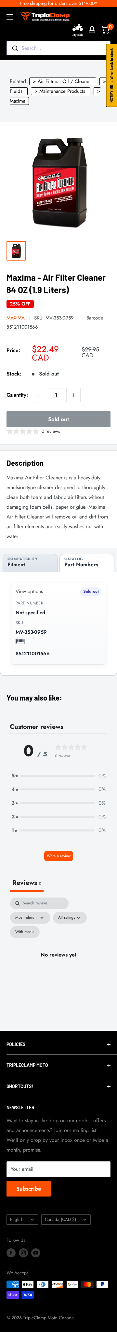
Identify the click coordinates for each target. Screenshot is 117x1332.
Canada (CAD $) (60, 1219)
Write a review (59, 856)
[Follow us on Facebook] (11, 1252)
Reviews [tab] (26, 882)
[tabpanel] (58, 962)
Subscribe (28, 1189)
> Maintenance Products (59, 91)
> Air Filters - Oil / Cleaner (62, 81)
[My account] (92, 29)
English (16, 1219)
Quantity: (17, 395)
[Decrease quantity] (39, 395)
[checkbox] (25, 932)
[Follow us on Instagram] (23, 1252)
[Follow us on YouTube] (35, 1252)
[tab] (30, 563)
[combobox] (58, 48)
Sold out (58, 419)
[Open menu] (9, 17)
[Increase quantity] (73, 395)
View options (29, 591)
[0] (105, 30)
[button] (58, 776)
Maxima (15, 317)
